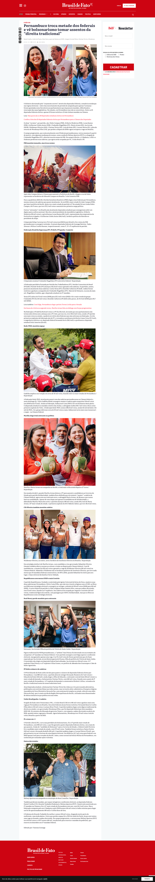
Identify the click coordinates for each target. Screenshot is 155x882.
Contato (29, 865)
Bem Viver (60, 860)
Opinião (63, 14)
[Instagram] (25, 5)
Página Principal (31, 14)
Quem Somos (97, 14)
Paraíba (72, 864)
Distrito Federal (73, 858)
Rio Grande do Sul (84, 861)
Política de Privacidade (34, 869)
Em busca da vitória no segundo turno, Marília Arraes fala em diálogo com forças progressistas (57, 308)
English (119, 5)
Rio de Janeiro (83, 858)
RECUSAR (135, 879)
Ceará (71, 855)
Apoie (21, 14)
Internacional (62, 855)
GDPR (45, 879)
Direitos (60, 857)
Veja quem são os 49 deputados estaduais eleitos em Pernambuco (51, 115)
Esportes (72, 14)
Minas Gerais (73, 861)
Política (88, 14)
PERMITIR (147, 879)
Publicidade (31, 861)
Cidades (80, 14)
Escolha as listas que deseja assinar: (113, 52)
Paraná (82, 852)
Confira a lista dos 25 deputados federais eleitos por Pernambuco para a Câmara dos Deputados (57, 119)
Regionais (42, 14)
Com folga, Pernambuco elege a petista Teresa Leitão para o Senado (58, 304)
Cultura (56, 14)
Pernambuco (83, 855)
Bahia (71, 852)
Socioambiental (62, 862)
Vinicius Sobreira (41, 42)
